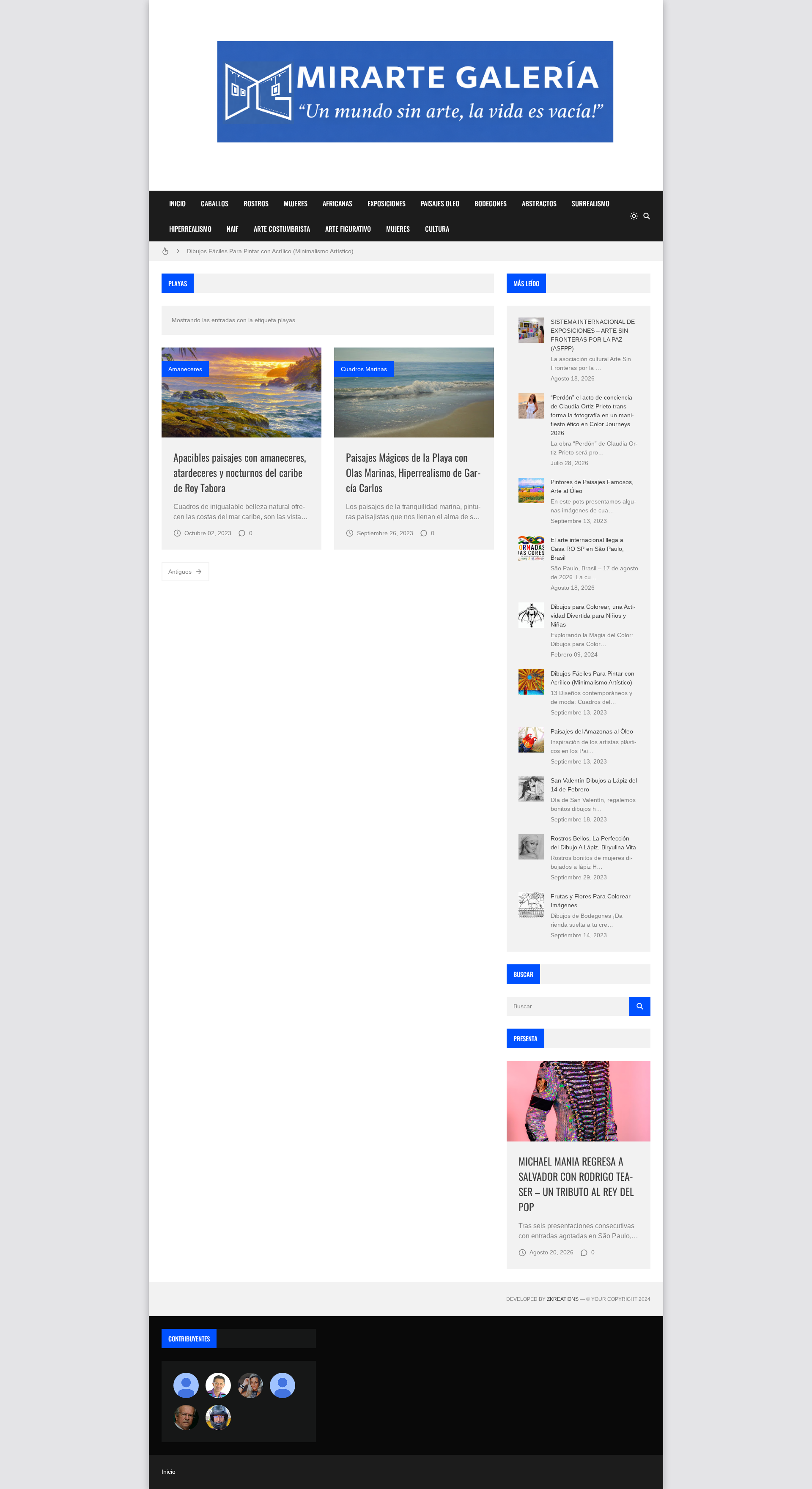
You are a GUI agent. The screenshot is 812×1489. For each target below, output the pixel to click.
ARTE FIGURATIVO (348, 229)
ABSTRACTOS (539, 203)
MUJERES (295, 203)
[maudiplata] (218, 1417)
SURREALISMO (590, 203)
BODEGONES (491, 203)
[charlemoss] (186, 1417)
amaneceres (185, 369)
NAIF (233, 229)
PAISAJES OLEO (440, 203)
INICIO (177, 203)
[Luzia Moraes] (250, 1385)
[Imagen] (241, 393)
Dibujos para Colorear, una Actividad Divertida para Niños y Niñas (593, 615)
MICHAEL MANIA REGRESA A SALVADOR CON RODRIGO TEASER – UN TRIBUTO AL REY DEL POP (576, 1183)
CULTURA (437, 229)
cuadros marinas (364, 369)
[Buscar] (646, 216)
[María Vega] (282, 1385)
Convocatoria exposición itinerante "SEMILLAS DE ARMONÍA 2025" (277, 253)
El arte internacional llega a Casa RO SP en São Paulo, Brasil (587, 548)
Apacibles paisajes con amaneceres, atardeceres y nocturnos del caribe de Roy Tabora (239, 472)
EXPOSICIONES (387, 203)
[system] (634, 216)
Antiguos (180, 571)
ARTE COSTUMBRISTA (282, 229)
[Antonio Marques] (186, 1385)
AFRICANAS (337, 203)
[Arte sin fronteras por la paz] (218, 1385)
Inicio (169, 1471)
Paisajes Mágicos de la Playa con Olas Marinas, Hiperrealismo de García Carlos (413, 472)
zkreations (563, 1299)
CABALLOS (214, 203)
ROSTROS (256, 203)
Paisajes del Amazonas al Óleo (592, 731)
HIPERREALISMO (190, 229)
